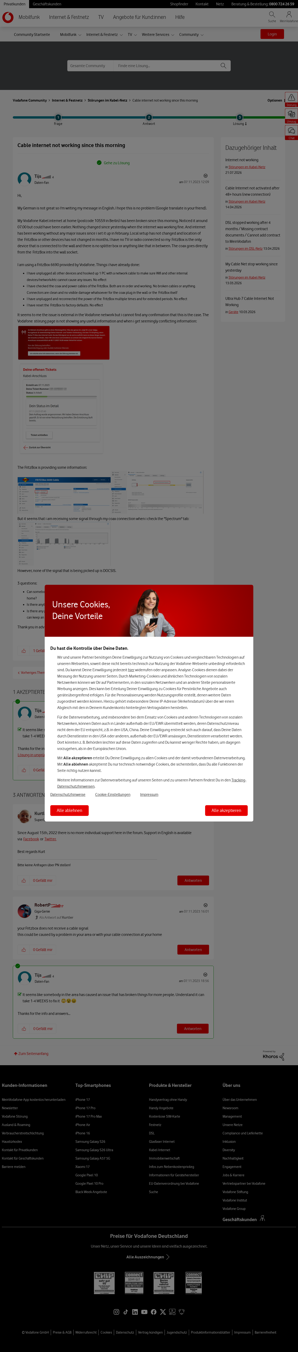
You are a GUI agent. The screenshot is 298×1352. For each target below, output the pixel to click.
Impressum (149, 794)
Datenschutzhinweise (67, 794)
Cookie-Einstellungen (112, 794)
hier (131, 669)
